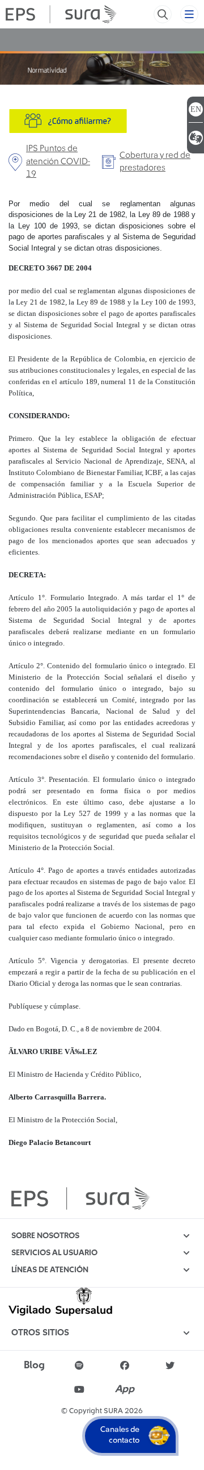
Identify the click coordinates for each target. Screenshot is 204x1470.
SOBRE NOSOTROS (45, 1236)
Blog (34, 1365)
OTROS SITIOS (40, 1333)
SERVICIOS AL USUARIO (54, 1253)
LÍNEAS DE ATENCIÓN (49, 1270)
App (124, 1389)
